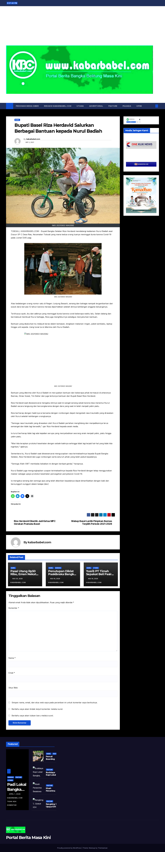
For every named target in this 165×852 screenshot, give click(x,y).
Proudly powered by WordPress (69, 848)
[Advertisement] (82, 27)
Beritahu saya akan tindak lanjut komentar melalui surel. (37, 709)
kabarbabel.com (33, 139)
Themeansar (102, 848)
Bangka (58, 568)
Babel (17, 120)
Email (11, 673)
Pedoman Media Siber (27, 106)
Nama (12, 658)
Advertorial (96, 106)
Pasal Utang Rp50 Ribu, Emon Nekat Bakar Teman (23, 574)
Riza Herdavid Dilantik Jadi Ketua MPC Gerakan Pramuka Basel (35, 522)
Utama (80, 106)
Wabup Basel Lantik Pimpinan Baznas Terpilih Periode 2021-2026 (91, 522)
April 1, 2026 (15, 794)
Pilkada (127, 106)
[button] (152, 106)
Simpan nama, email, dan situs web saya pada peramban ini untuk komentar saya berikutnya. (54, 702)
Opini (139, 106)
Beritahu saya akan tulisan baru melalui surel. (32, 715)
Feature (112, 106)
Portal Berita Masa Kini (82, 96)
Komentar (13, 608)
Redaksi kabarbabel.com (57, 106)
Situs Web (13, 687)
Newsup (92, 848)
